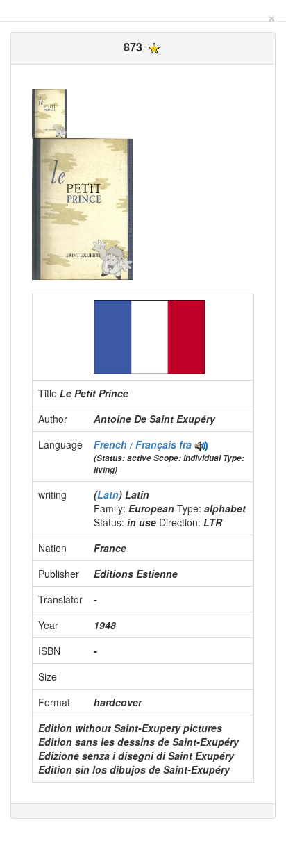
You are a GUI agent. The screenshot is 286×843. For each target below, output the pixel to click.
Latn (108, 494)
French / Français (136, 444)
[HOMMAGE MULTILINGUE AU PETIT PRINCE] (201, 444)
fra (185, 444)
